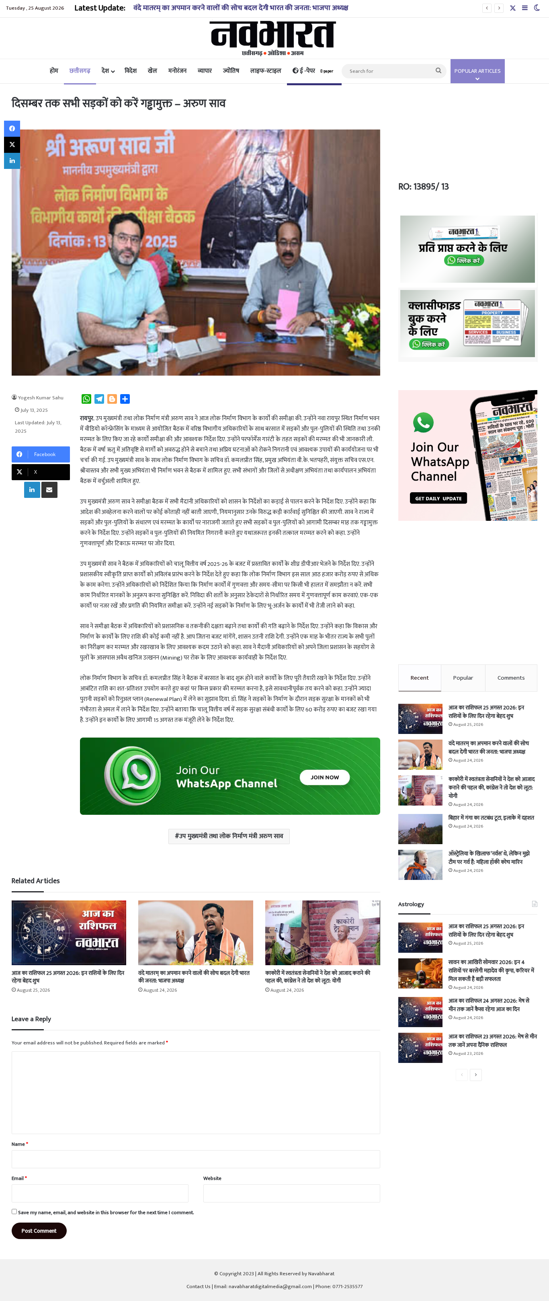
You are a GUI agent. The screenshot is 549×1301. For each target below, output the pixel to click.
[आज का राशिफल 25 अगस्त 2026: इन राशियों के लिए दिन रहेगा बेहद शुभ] (69, 932)
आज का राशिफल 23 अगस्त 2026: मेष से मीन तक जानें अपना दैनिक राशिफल (493, 1041)
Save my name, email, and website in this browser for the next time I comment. (106, 1212)
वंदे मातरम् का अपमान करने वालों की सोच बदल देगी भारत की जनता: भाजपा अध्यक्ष (194, 976)
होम (54, 71)
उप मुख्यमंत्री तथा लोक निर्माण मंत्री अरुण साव (231, 836)
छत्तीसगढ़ (80, 71)
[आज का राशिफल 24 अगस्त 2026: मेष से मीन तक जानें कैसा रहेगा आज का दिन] (420, 1012)
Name (20, 1144)
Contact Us (198, 1286)
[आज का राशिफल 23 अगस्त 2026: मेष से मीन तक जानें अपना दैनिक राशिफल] (420, 1048)
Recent (420, 678)
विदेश (131, 71)
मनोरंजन (177, 71)
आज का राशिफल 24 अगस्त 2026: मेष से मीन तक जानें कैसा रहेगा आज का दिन (489, 1005)
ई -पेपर (316, 71)
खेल (152, 71)
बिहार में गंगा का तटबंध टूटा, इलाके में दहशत (491, 817)
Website (212, 1178)
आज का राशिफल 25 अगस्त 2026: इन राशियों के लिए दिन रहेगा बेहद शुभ (68, 976)
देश (105, 71)
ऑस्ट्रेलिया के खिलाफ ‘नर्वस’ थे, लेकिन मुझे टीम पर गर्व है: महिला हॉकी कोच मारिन (489, 858)
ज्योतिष (231, 71)
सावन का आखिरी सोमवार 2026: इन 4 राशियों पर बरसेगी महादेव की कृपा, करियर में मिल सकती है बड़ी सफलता (491, 971)
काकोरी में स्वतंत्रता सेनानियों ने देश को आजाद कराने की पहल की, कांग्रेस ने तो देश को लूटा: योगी (317, 976)
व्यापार (205, 71)
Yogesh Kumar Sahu (41, 397)
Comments (511, 678)
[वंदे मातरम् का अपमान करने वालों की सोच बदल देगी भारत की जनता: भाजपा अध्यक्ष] (195, 932)
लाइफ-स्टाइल (265, 71)
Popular (463, 678)
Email (19, 1178)
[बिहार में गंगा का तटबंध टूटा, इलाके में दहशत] (420, 829)
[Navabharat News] (275, 38)
